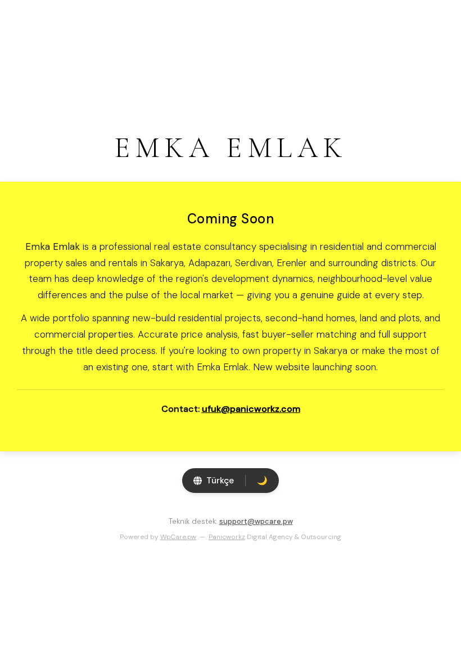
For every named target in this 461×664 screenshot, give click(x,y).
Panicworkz (227, 536)
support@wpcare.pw (256, 521)
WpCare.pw (178, 536)
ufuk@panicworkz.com (251, 409)
